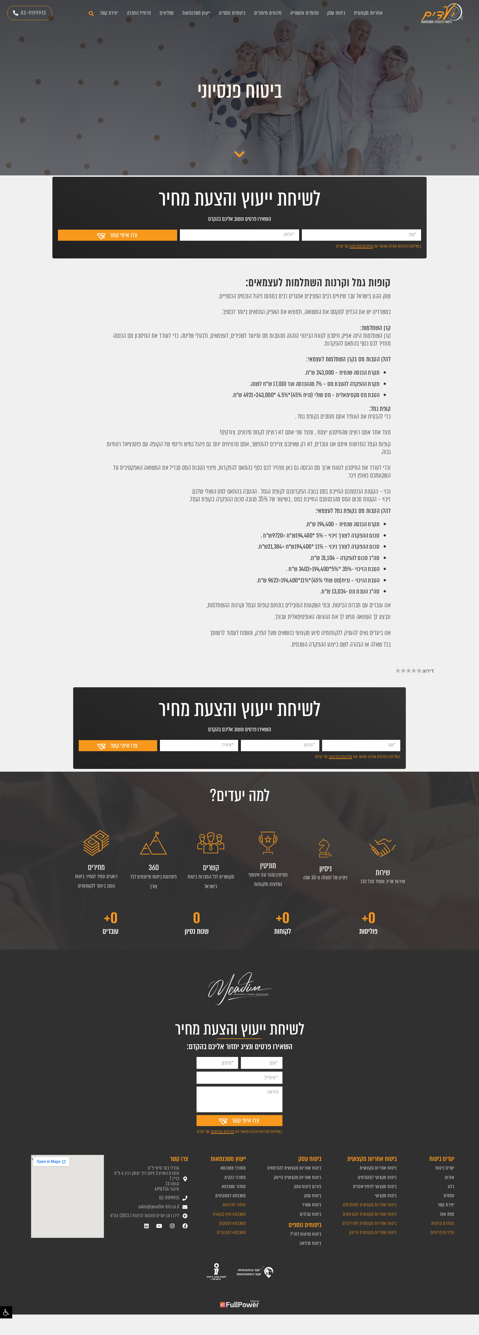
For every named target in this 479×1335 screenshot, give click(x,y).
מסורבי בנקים (235, 1177)
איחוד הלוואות (234, 1204)
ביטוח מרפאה (310, 1243)
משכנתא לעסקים (232, 1223)
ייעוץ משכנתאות (196, 13)
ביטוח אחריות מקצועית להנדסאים (370, 1214)
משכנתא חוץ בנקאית (229, 1214)
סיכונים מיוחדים (268, 13)
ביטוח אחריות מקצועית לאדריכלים (369, 1223)
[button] (6, 1312)
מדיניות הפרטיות (361, 246)
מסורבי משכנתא (233, 1168)
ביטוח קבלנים (310, 1214)
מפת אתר (446, 1214)
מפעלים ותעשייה (304, 13)
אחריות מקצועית (368, 13)
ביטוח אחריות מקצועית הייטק (372, 1232)
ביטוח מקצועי (386, 1195)
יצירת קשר (109, 13)
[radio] (398, 671)
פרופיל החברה (139, 13)
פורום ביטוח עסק (307, 1186)
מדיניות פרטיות (442, 1232)
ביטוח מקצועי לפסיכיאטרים (375, 1186)
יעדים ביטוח (444, 1168)
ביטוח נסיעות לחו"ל (305, 1234)
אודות (449, 1177)
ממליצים (167, 13)
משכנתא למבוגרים (231, 1232)
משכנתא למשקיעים (230, 1195)
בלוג (451, 1186)
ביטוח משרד (311, 1204)
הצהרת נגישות (442, 1223)
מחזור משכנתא (234, 1186)
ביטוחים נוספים (232, 13)
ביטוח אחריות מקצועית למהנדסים (369, 1204)
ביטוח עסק (336, 13)
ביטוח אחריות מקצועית (378, 1168)
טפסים (449, 1195)
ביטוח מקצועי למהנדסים (377, 1177)
